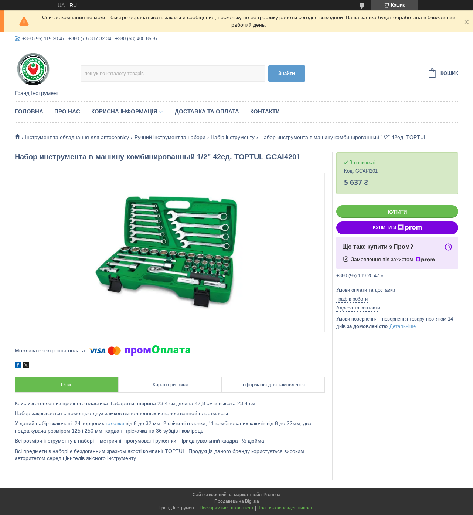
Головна (29, 111)
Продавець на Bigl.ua (236, 501)
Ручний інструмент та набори (170, 137)
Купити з (384, 227)
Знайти (286, 73)
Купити (397, 212)
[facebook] (18, 366)
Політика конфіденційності (285, 508)
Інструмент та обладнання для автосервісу (77, 137)
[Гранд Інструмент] (48, 68)
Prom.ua (271, 494)
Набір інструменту (233, 137)
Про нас (67, 111)
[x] (26, 366)
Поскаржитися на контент (227, 508)
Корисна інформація (124, 111)
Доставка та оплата (207, 111)
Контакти (265, 111)
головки (115, 423)
